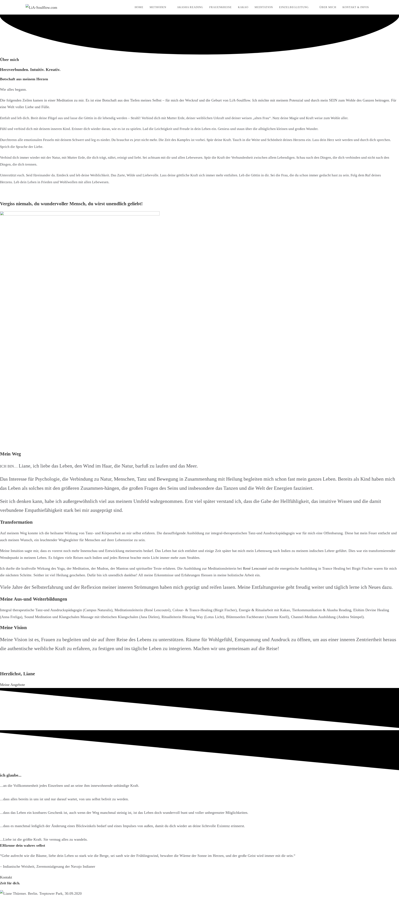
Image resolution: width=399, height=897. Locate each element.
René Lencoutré (255, 568)
